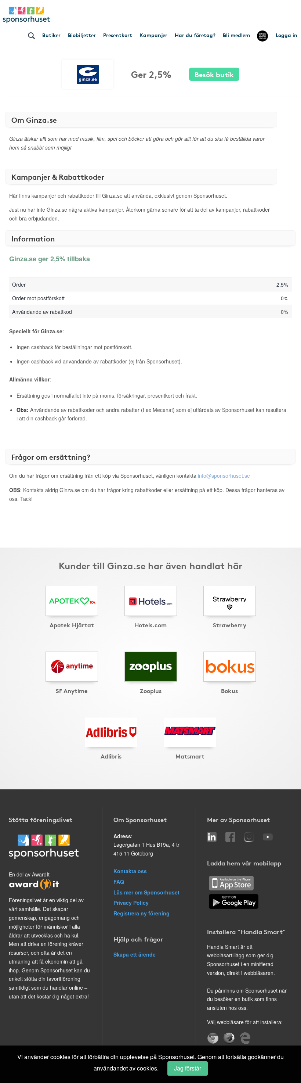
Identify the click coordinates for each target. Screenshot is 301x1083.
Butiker (51, 35)
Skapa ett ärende (134, 954)
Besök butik (214, 74)
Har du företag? (195, 35)
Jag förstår (187, 1068)
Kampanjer (153, 35)
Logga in (286, 35)
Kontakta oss (130, 871)
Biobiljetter (82, 35)
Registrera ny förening (141, 913)
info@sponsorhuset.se (224, 475)
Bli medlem (236, 35)
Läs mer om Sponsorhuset (146, 892)
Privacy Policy (131, 902)
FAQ (118, 881)
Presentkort (117, 35)
